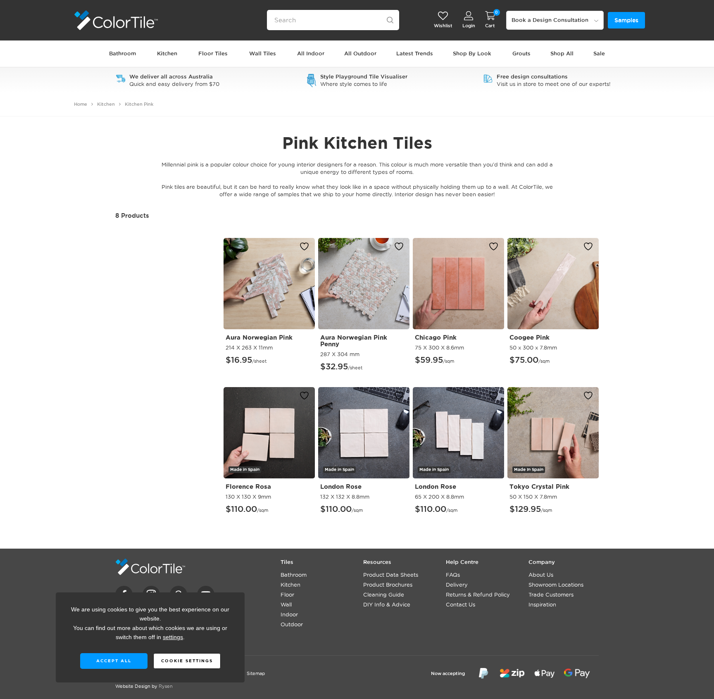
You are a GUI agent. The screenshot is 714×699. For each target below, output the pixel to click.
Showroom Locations (555, 584)
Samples (626, 20)
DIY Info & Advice (386, 604)
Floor (287, 594)
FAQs (453, 575)
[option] (167, 80)
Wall (286, 604)
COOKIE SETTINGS (186, 661)
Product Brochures (387, 584)
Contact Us (460, 604)
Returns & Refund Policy (478, 594)
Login (468, 25)
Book (550, 20)
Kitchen (106, 104)
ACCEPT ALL (113, 661)
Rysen (166, 686)
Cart (490, 25)
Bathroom (294, 575)
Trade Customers (551, 594)
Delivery (457, 584)
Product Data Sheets (390, 575)
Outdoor (292, 624)
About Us (540, 575)
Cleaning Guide (383, 594)
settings (173, 637)
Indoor (289, 614)
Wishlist (443, 25)
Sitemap (256, 673)
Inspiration (542, 604)
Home (80, 104)
